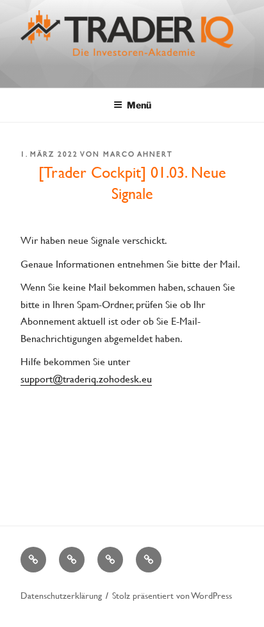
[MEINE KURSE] (33, 559)
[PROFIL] (72, 559)
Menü (139, 104)
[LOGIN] (148, 559)
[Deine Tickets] (110, 559)
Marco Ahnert (138, 154)
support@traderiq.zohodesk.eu (86, 378)
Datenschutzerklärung (61, 595)
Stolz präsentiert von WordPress (172, 595)
